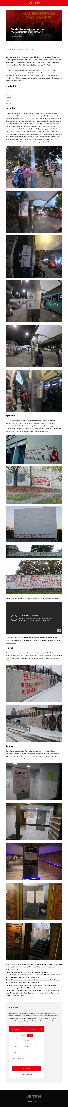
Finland (8, 100)
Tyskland (8, 97)
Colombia (8, 95)
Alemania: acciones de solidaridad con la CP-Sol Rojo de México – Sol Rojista (37, 964)
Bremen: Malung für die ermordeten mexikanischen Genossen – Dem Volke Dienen (32, 990)
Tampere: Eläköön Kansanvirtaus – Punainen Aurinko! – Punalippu (27, 972)
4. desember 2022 (16, 36)
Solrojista (41, 129)
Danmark (8, 103)
